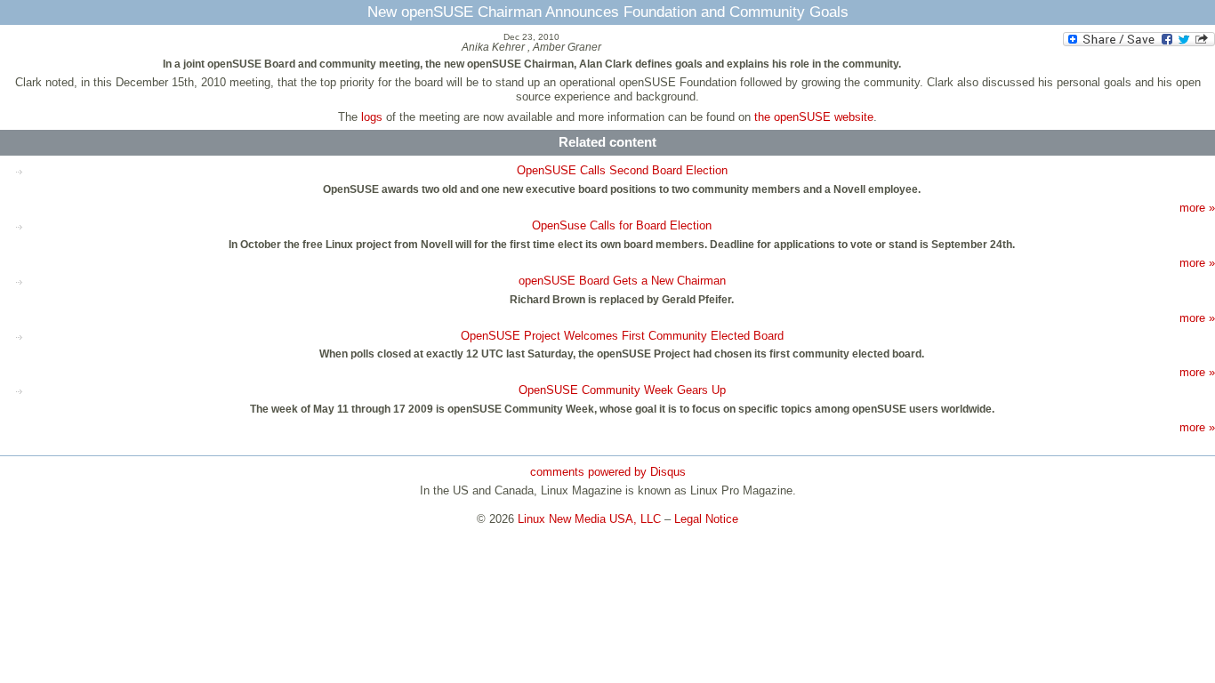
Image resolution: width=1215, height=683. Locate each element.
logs (371, 117)
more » (1197, 207)
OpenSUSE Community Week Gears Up (622, 390)
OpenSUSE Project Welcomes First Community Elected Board (622, 335)
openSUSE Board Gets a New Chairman (622, 280)
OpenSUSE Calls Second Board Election (622, 170)
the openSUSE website (813, 117)
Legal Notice (706, 519)
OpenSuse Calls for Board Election (622, 225)
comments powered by (608, 471)
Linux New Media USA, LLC (589, 519)
